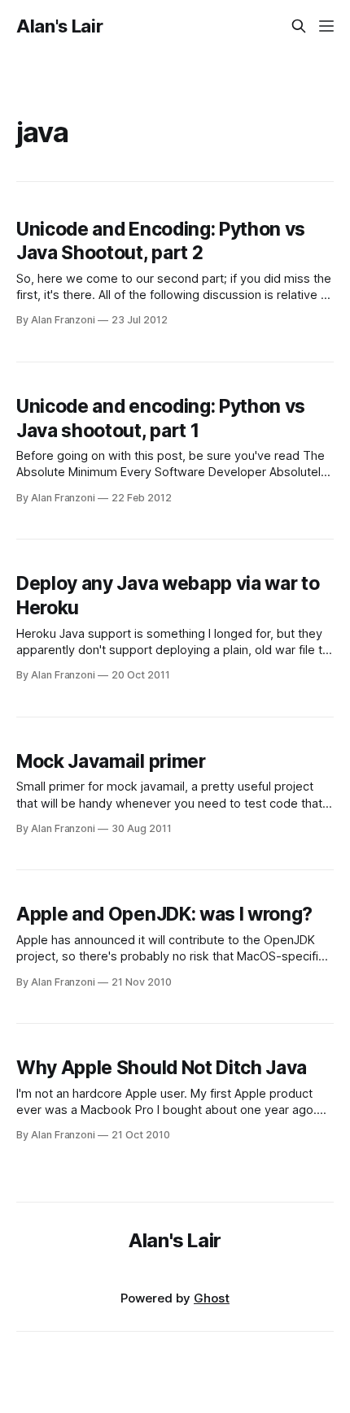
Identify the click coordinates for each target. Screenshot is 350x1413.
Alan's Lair (59, 26)
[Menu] (326, 26)
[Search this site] (299, 26)
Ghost (212, 1298)
